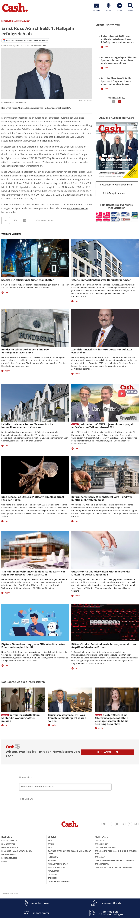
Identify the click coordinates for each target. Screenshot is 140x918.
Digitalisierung (8, 854)
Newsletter (53, 871)
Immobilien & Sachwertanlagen (16, 851)
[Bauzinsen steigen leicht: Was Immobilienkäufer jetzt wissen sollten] (70, 700)
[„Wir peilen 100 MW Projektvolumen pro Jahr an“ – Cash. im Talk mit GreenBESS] (105, 403)
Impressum (53, 857)
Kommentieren (44, 220)
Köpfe (4, 861)
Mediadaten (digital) (58, 864)
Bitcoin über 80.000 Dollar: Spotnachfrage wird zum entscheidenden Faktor (117, 81)
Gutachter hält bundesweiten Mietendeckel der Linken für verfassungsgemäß (100, 573)
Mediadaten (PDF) (56, 867)
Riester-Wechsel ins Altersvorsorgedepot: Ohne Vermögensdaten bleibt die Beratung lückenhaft (111, 719)
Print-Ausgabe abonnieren (116, 193)
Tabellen (52, 878)
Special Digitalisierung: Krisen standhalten (27, 280)
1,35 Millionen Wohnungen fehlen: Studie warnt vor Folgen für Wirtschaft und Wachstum (33, 573)
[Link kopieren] (5, 220)
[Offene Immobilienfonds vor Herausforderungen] (105, 258)
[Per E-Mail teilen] (25, 220)
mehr (106, 46)
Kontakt (52, 860)
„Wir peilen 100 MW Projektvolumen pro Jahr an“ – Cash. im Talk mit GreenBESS (103, 426)
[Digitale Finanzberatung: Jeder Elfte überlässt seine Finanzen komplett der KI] (35, 622)
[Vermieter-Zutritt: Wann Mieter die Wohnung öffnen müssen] (23, 700)
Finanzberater (8, 844)
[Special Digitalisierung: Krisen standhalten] (35, 258)
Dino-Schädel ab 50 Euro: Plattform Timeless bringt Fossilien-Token (32, 498)
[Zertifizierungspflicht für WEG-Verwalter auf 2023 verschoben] (105, 328)
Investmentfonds (9, 847)
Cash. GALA (100, 857)
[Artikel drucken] (15, 220)
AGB (50, 847)
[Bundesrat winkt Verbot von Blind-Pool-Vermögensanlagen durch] (35, 328)
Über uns (52, 874)
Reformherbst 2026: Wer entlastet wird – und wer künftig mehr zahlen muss (117, 39)
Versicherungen (9, 840)
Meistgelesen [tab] (113, 25)
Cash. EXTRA (100, 840)
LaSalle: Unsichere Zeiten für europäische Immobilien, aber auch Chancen (27, 426)
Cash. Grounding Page (58, 881)
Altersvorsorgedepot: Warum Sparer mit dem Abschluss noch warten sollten (119, 60)
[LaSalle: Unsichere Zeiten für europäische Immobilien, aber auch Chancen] (35, 403)
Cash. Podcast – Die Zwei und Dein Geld (113, 867)
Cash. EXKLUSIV (101, 844)
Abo (50, 840)
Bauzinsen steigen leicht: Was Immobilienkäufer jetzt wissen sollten (67, 718)
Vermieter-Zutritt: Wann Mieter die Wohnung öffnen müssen (20, 718)
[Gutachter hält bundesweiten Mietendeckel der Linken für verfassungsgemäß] (105, 550)
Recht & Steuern (9, 858)
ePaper (51, 844)
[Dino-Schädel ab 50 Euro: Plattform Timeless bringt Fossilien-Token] (35, 475)
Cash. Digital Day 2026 (105, 847)
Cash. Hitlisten (102, 864)
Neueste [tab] (100, 25)
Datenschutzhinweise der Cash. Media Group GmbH (69, 852)
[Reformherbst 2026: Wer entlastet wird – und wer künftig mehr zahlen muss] (105, 475)
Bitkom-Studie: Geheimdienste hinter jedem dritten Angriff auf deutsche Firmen (103, 645)
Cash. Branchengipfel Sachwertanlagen (114, 860)
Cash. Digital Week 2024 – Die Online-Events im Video (116, 852)
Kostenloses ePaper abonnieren (116, 184)
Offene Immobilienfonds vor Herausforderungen (101, 280)
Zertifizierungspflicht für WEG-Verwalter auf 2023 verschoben (101, 351)
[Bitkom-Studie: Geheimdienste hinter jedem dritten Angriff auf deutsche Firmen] (105, 622)
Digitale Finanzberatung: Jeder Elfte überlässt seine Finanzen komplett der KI (33, 645)
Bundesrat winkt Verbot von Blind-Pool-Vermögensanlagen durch (25, 351)
